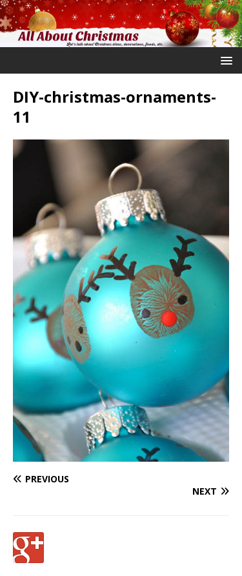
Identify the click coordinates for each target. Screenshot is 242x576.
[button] (224, 59)
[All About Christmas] (121, 40)
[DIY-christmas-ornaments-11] (121, 454)
